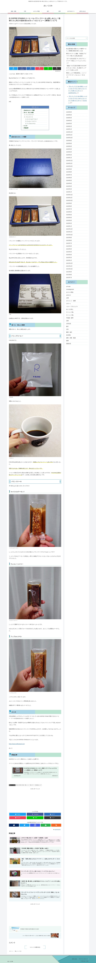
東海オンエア (39, 785)
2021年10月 (69, 269)
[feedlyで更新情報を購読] (46, 825)
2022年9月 (69, 237)
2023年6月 (69, 211)
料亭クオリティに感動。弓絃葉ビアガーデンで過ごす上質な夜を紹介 (76, 54)
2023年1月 (69, 226)
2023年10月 (69, 200)
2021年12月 (69, 263)
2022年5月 (69, 249)
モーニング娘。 (70, 312)
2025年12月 (69, 132)
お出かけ (68, 295)
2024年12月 (69, 160)
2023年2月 (69, 223)
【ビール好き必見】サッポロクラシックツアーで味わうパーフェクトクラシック (76, 61)
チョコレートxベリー (32, 121)
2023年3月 (69, 220)
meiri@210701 (72, 93)
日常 (67, 329)
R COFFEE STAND (21, 785)
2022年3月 (69, 254)
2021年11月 (69, 266)
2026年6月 (69, 115)
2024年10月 (69, 166)
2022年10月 (69, 234)
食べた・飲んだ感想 (29, 112)
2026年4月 (69, 120)
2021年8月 (69, 274)
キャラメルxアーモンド (32, 119)
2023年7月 (69, 209)
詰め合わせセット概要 (29, 110)
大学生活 (68, 323)
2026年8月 (69, 112)
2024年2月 (69, 189)
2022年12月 (69, 229)
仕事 (67, 320)
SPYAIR (68, 286)
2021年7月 (69, 277)
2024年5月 (69, 180)
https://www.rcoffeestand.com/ (17, 744)
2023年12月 (69, 194)
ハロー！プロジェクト (72, 306)
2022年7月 (69, 243)
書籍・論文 (69, 332)
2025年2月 (69, 154)
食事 (67, 340)
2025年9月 (69, 140)
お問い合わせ (74, 958)
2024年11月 (69, 163)
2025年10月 (69, 137)
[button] (86, 38)
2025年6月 (69, 143)
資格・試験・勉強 (71, 338)
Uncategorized (70, 289)
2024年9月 (69, 169)
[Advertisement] (35, 799)
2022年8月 (69, 240)
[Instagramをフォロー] (35, 825)
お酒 (67, 298)
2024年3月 (69, 186)
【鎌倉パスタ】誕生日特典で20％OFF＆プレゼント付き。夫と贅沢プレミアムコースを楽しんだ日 (76, 68)
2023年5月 (69, 214)
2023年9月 (69, 203)
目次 (33, 107)
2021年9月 (69, 271)
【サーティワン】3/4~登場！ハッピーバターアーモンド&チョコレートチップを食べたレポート (77, 88)
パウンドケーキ (29, 116)
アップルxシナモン (31, 123)
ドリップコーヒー (29, 114)
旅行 (67, 326)
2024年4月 (69, 183)
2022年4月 (69, 251)
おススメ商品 (12, 785)
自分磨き (68, 335)
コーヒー (27, 785)
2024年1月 (69, 192)
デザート (33, 785)
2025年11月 (69, 135)
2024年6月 (69, 177)
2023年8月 (69, 206)
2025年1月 (69, 157)
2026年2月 (69, 126)
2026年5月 (69, 117)
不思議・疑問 (69, 318)
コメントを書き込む (35, 947)
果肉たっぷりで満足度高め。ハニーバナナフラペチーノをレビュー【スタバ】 (76, 75)
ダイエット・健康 (71, 300)
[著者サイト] (14, 825)
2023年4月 (69, 217)
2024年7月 (69, 174)
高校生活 (68, 343)
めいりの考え (69, 309)
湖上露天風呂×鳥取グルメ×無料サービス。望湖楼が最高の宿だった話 (76, 49)
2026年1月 (69, 129)
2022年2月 (69, 257)
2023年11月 (69, 197)
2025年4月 (69, 149)
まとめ (25, 125)
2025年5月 (69, 146)
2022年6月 (69, 246)
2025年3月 (69, 152)
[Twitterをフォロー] (25, 825)
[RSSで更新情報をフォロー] (56, 825)
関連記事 (26, 127)
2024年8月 (69, 172)
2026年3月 (69, 123)
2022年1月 (69, 260)
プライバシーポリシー (83, 958)
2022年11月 (69, 231)
